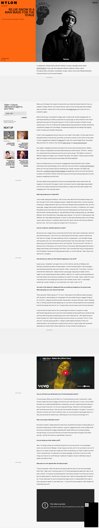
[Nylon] (9, 2)
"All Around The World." (87, 166)
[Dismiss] (96, 504)
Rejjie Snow (72, 109)
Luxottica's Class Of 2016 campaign (54, 171)
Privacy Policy (11, 122)
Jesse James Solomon (80, 143)
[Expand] (86, 504)
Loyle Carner (66, 143)
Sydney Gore (6, 58)
